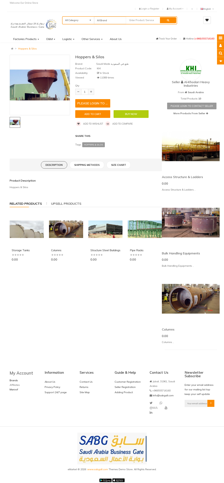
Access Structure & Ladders (182, 177)
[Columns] (66, 229)
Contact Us (86, 381)
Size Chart (118, 164)
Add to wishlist (93, 123)
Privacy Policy (52, 387)
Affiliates (15, 385)
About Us (50, 381)
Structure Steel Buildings (105, 250)
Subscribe (210, 403)
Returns (84, 387)
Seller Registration (125, 387)
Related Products (26, 204)
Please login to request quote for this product (93, 103)
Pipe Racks (137, 250)
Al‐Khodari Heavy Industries (197, 84)
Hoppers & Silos (27, 48)
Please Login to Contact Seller (192, 106)
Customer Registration (128, 381)
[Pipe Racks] (145, 229)
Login (144, 8)
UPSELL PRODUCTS (66, 204)
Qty (77, 85)
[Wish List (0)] (207, 20)
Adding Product (124, 392)
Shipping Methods (87, 164)
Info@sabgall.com (163, 395)
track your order (168, 38)
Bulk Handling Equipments (181, 253)
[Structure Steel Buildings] (105, 229)
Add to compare (122, 123)
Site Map (85, 392)
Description (54, 164)
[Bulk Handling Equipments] (191, 223)
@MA (154, 408)
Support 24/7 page (56, 392)
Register (154, 8)
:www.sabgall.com (98, 469)
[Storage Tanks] (27, 229)
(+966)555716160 (204, 38)
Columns (56, 250)
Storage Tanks (21, 250)
